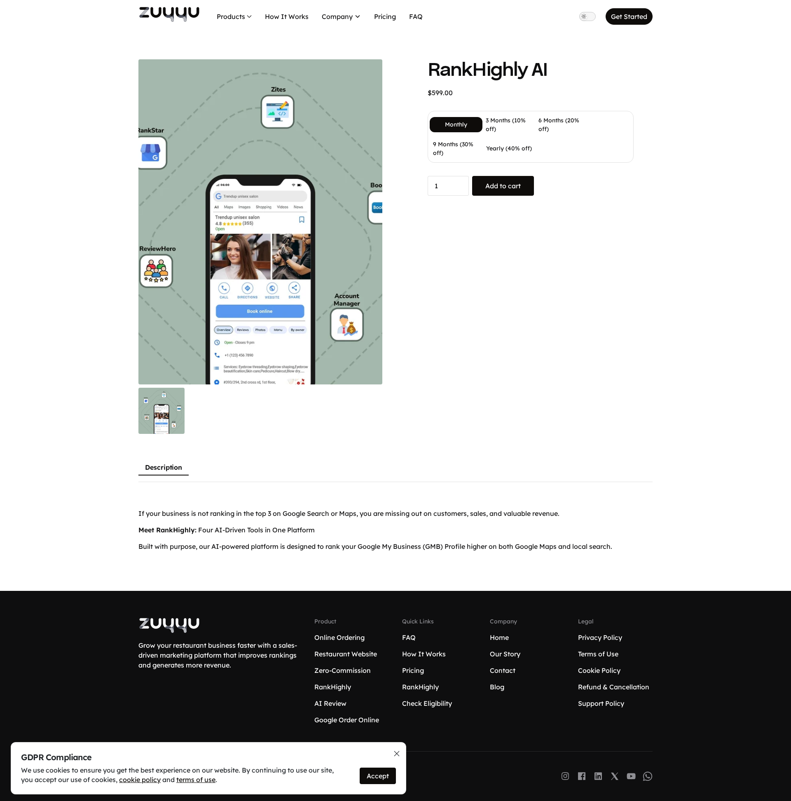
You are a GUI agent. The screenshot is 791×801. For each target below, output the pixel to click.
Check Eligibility (427, 703)
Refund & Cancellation (613, 687)
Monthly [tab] (456, 124)
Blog (497, 687)
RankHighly (332, 687)
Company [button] (337, 16)
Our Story (505, 654)
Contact (502, 670)
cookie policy (140, 779)
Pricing (385, 16)
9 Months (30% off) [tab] (453, 149)
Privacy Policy (600, 637)
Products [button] (231, 16)
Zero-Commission (342, 670)
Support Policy (601, 703)
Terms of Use (598, 654)
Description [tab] (163, 467)
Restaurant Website (345, 654)
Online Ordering (339, 637)
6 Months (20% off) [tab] (558, 125)
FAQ (416, 16)
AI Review (330, 703)
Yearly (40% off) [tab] (509, 148)
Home (499, 637)
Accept (378, 776)
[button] (260, 221)
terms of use (195, 779)
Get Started (629, 16)
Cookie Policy (599, 670)
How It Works (287, 16)
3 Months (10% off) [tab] (506, 125)
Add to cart (503, 186)
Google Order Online (346, 720)
